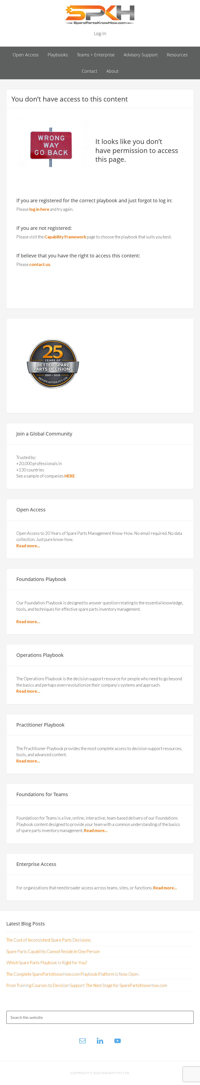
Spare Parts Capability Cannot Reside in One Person (53, 951)
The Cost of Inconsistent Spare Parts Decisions (48, 940)
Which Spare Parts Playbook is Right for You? (46, 962)
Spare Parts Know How (100, 14)
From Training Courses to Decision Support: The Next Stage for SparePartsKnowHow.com (86, 985)
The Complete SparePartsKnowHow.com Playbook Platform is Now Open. (72, 974)
